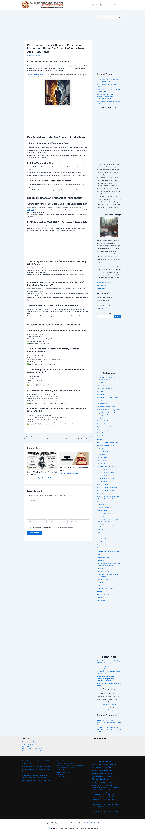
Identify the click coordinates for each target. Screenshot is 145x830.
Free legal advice (102, 457)
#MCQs (102, 785)
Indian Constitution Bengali (105, 490)
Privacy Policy (101, 285)
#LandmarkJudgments (98, 773)
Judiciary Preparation (97, 802)
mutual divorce (96, 809)
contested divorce (99, 794)
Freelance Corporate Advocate (107, 466)
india (115, 797)
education (100, 439)
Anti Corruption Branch (29, 744)
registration (100, 568)
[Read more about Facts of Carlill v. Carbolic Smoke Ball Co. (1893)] (42, 460)
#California (112, 764)
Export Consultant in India (105, 445)
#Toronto (116, 787)
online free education (103, 539)
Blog (120, 5)
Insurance (100, 493)
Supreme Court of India (29, 742)
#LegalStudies (99, 782)
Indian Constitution (103, 484)
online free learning (103, 542)
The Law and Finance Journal (31, 751)
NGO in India (101, 533)
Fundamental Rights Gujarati (106, 472)
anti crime (114, 790)
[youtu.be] (95, 739)
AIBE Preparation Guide (104, 790)
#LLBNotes (111, 782)
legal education (42, 478)
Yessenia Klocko (102, 720)
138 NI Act (95, 790)
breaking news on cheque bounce (107, 397)
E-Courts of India (27, 746)
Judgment (30, 210)
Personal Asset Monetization (106, 545)
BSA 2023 (100, 401)
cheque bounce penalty (110, 792)
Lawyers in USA (102, 504)
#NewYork (95, 787)
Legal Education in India (104, 514)
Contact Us (112, 5)
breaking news (101, 394)
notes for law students (104, 536)
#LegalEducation (100, 779)
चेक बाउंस (99, 597)
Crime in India (101, 424)
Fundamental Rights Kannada (106, 478)
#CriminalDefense (97, 767)
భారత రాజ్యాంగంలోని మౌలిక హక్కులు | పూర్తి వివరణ (36, 780)
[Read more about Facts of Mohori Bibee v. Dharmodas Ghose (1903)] (74, 458)
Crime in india (110, 794)
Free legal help (101, 463)
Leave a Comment (32, 478)
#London (116, 782)
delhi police (117, 794)
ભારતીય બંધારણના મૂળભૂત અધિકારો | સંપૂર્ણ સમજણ (36, 766)
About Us (94, 5)
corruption (100, 418)
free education (101, 454)
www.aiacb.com (109, 710)
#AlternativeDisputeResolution (100, 764)
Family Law (100, 448)
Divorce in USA (102, 436)
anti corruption (101, 382)
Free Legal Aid (101, 460)
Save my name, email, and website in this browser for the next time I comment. (51, 527)
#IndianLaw (107, 767)
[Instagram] (97, 739)
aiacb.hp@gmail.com (109, 704)
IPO (98, 501)
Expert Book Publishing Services (107, 442)
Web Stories (101, 288)
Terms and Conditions (104, 283)
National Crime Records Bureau (32, 749)
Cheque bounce (102, 404)
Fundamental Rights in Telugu (106, 475)
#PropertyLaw (103, 787)
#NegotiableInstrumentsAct (112, 785)
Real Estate (100, 560)
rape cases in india (103, 557)
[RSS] (105, 739)
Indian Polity (110, 799)
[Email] (100, 739)
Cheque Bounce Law (97, 792)
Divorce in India (102, 433)
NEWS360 (100, 530)
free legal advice (95, 797)
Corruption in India (103, 421)
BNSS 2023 (100, 391)
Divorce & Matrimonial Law (105, 430)
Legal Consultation (103, 507)
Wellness (99, 591)
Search (109, 313)
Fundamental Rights (103, 469)
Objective (103, 5)
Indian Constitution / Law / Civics (107, 487)
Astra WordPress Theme (94, 823)
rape (98, 554)
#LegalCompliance (109, 776)
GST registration (102, 481)
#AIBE (94, 762)
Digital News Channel (104, 427)
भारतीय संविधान (101, 600)
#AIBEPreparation (105, 761)
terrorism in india (102, 579)
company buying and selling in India (108, 410)
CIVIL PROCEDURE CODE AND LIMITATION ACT (109, 722)
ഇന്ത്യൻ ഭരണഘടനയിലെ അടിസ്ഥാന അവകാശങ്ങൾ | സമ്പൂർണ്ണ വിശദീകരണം (106, 96)
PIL (98, 548)
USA (98, 585)
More (102, 308)
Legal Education (97, 806)
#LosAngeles (95, 785)
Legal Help (100, 517)
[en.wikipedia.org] (102, 739)
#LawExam (108, 773)
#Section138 (110, 787)
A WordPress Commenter (105, 727)
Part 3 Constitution (106, 809)
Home (87, 5)
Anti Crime (100, 385)
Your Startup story (103, 594)
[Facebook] (92, 739)
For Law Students (102, 451)
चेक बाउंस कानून (109, 811)
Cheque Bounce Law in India (106, 407)
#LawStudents (97, 776)
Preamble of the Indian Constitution (108, 551)
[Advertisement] (58, 28)
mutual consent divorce (109, 806)
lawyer (116, 804)
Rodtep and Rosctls (103, 571)
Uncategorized (101, 582)
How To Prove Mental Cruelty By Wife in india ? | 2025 (109, 729)
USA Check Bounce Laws (105, 588)
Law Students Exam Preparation (103, 804)
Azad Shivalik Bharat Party (105, 388)
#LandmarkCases (102, 770)
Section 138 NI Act (98, 811)
